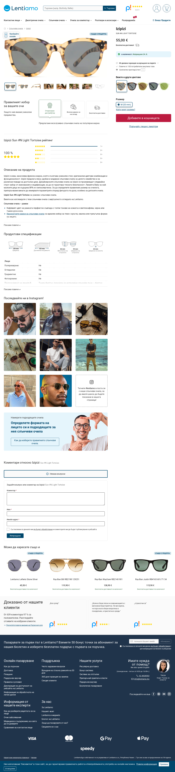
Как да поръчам (11, 666)
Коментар (12, 490)
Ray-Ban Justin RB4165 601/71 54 (151, 579)
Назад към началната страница (16, 757)
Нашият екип (48, 711)
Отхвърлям (10, 768)
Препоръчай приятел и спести (93, 678)
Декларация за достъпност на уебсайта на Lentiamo (18, 687)
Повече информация (146, 764)
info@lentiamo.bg (141, 679)
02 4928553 (144, 675)
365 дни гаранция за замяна (55, 676)
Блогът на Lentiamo (51, 719)
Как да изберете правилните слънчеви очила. (35, 442)
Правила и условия (13, 682)
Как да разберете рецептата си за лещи (19, 712)
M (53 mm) (126, 104)
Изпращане (15, 535)
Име (9, 509)
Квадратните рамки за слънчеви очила (25, 213)
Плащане (8, 674)
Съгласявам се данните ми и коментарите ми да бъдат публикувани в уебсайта (53, 529)
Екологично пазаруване (91, 685)
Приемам (164, 764)
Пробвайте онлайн (14, 35)
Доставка (8, 670)
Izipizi (28, 28)
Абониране (165, 641)
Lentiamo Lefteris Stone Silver (24, 579)
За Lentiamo (47, 707)
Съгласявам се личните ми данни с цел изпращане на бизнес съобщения (146, 647)
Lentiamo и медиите (51, 715)
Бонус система (86, 670)
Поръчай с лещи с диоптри (143, 126)
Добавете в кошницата (143, 118)
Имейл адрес (13, 519)
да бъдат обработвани (43, 529)
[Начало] (5, 28)
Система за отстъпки (89, 674)
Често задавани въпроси (53, 666)
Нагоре (34, 757)
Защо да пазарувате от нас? (55, 722)
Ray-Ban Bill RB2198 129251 (66, 579)
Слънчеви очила (16, 28)
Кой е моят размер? (125, 109)
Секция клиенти (49, 680)
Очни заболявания (12, 717)
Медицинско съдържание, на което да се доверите (20, 722)
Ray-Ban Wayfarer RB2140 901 (109, 579)
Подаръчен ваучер (12, 678)
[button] (10, 86)
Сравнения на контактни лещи (18, 727)
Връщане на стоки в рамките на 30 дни (58, 671)
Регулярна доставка (89, 666)
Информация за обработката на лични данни (19, 693)
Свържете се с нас (50, 726)
